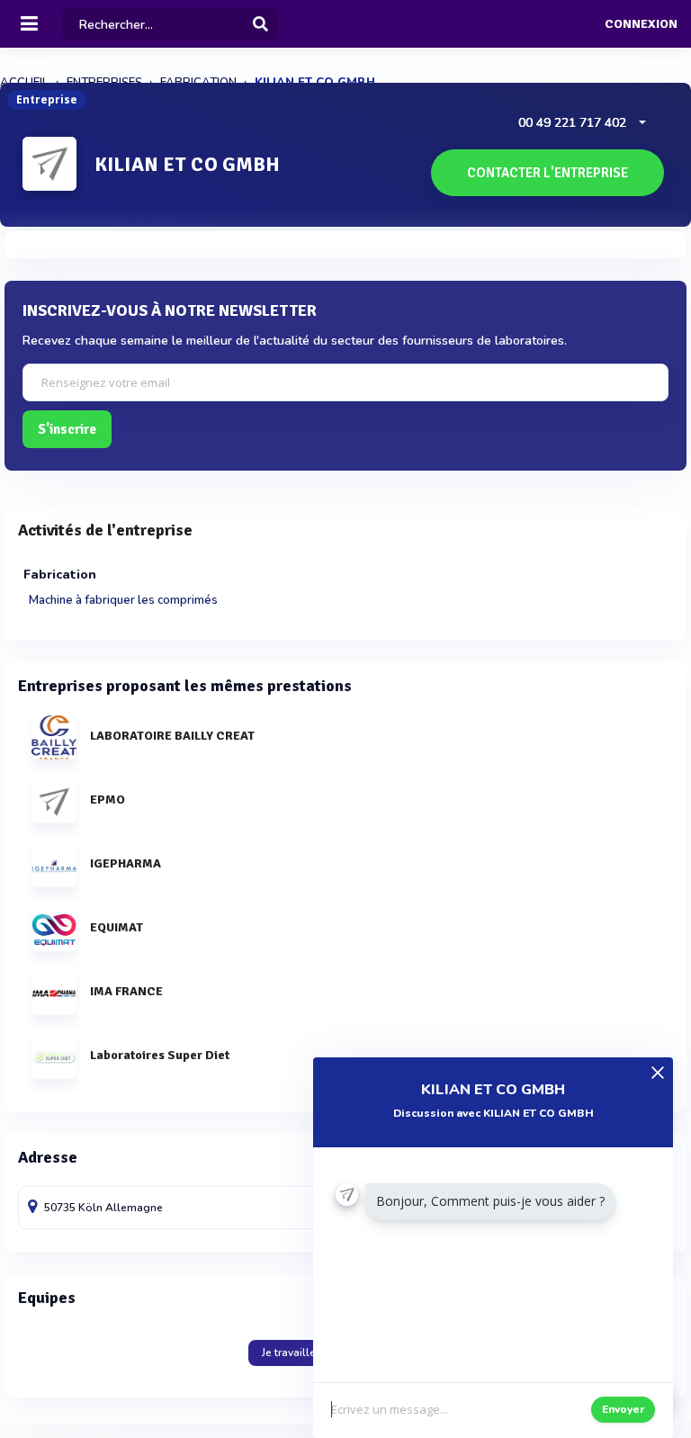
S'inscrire (67, 429)
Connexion (641, 24)
